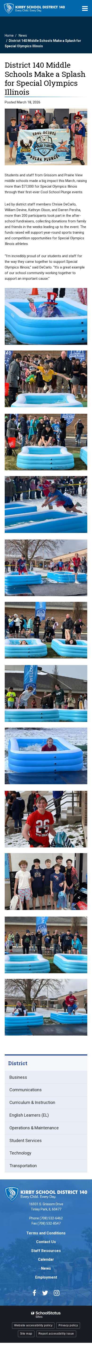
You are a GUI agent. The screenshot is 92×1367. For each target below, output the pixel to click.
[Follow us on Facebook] (34, 1293)
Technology (20, 1152)
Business (18, 1077)
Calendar (46, 1259)
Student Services (25, 1140)
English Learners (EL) (29, 1115)
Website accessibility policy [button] (33, 1325)
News (23, 35)
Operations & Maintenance (34, 1127)
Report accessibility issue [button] (56, 1333)
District (17, 1063)
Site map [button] (26, 1333)
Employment (46, 1277)
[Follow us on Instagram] (56, 1293)
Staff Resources (46, 1251)
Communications (25, 1089)
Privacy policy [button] (68, 1325)
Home (9, 35)
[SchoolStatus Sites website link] (46, 1314)
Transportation (23, 1165)
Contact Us (46, 1242)
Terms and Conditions (46, 1233)
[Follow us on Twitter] (45, 1293)
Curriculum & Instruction (32, 1102)
